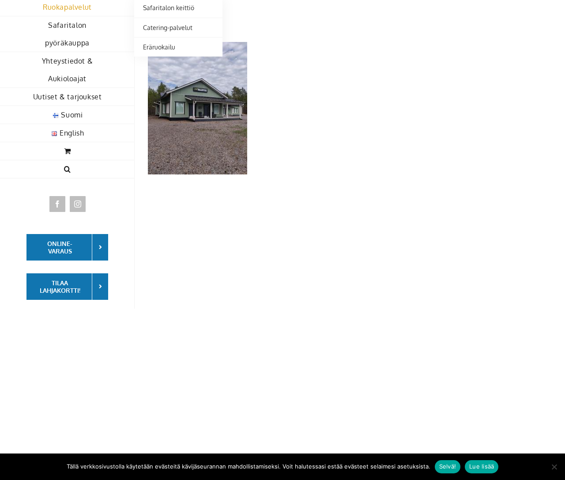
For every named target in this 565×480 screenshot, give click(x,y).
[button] (67, 169)
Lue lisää (481, 466)
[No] (554, 466)
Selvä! (447, 466)
